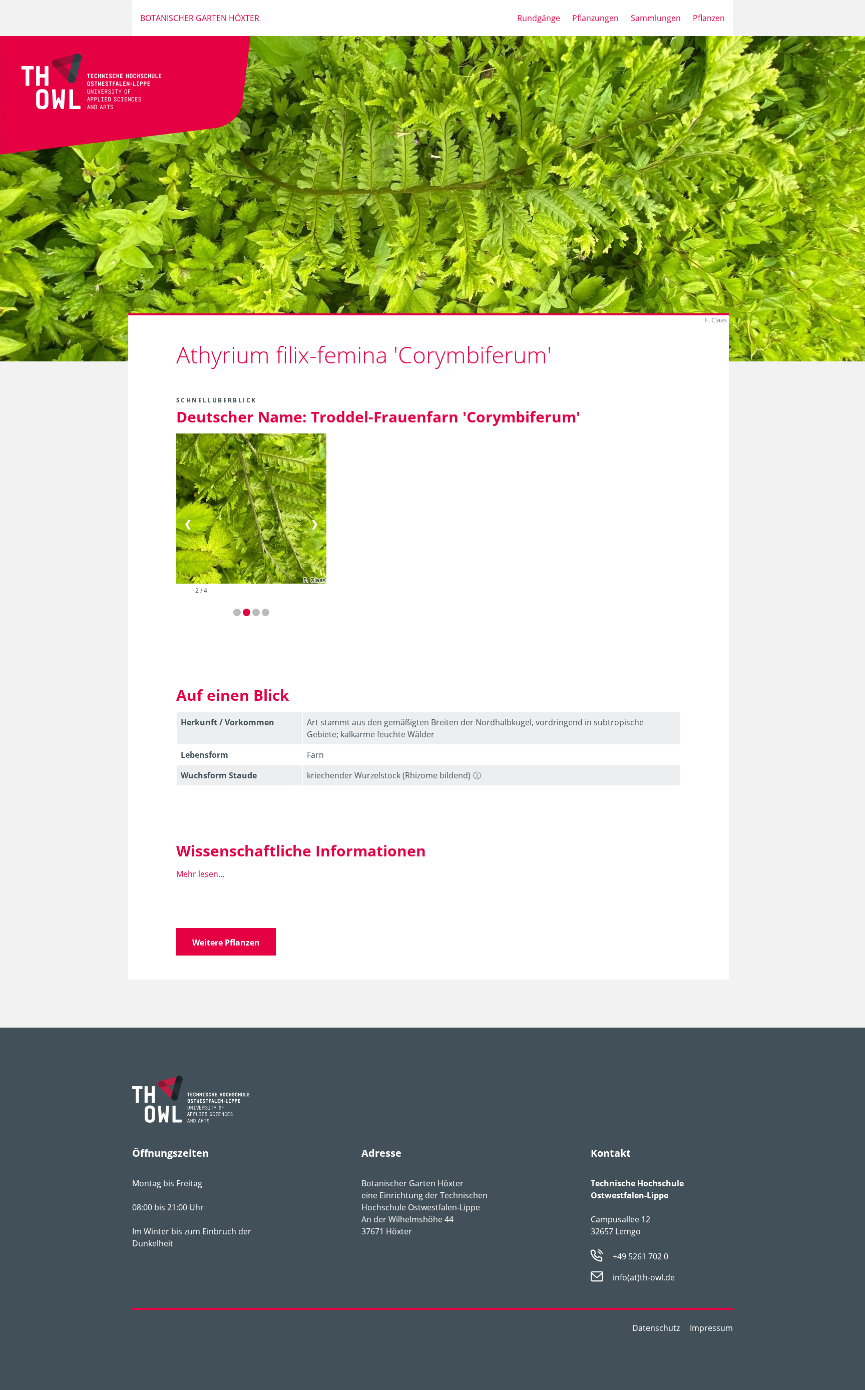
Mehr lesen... (200, 873)
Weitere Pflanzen (226, 942)
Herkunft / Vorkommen (227, 722)
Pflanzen (709, 18)
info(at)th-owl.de (644, 1277)
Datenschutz (656, 1327)
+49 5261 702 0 (640, 1256)
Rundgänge (538, 18)
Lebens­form (204, 754)
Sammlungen (656, 18)
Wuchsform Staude (219, 775)
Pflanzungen (595, 18)
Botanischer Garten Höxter (199, 18)
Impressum (711, 1327)
